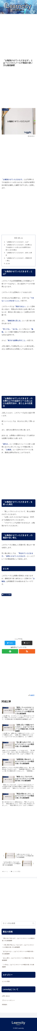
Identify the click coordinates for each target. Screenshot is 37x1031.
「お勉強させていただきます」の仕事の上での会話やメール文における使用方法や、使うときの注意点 (19, 247)
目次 (15, 238)
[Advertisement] (18, 36)
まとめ (8, 263)
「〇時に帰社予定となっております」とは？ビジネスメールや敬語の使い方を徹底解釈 (18, 946)
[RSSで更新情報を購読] (27, 651)
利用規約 (4, 1004)
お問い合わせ (6, 996)
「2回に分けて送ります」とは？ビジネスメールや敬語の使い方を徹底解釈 (18, 939)
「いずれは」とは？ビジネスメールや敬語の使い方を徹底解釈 (18, 966)
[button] (27, 643)
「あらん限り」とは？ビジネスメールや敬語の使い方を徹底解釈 (18, 959)
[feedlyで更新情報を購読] (10, 651)
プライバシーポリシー (8, 1000)
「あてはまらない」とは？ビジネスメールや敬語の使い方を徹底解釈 (18, 952)
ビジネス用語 (7, 594)
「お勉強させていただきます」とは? (17, 242)
